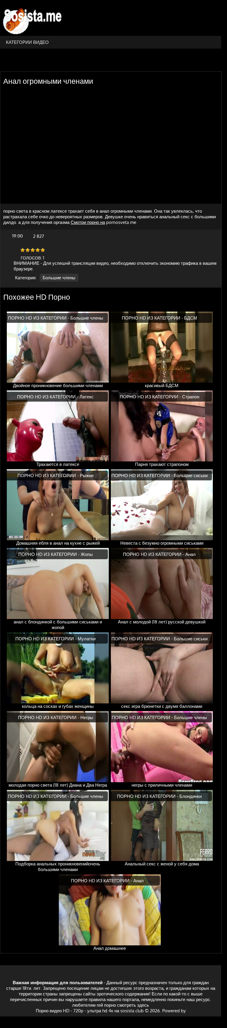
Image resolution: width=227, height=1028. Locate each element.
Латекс (87, 397)
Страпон (190, 397)
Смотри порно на (88, 222)
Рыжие (87, 475)
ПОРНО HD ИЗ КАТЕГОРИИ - (39, 318)
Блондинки (190, 796)
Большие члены (59, 277)
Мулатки (86, 639)
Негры (86, 717)
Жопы (87, 554)
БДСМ (190, 318)
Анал (190, 554)
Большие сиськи (190, 475)
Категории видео (27, 42)
